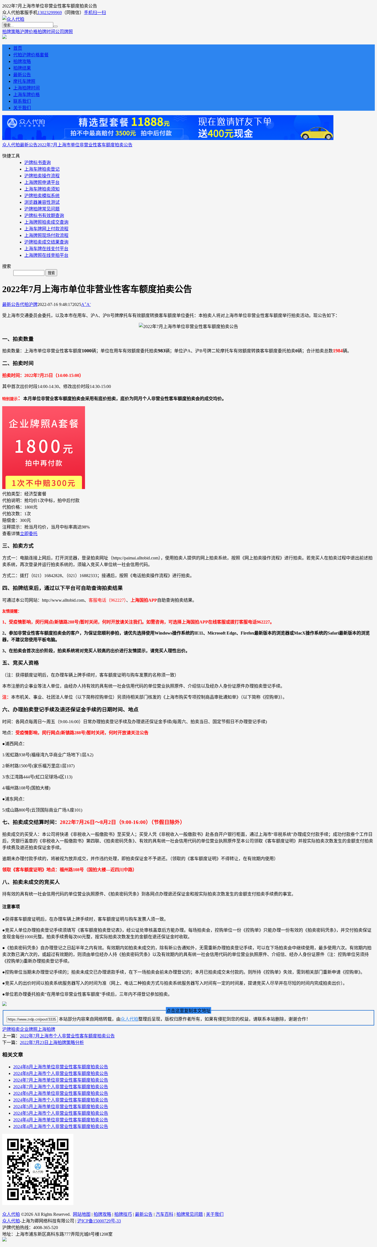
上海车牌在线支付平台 (46, 248)
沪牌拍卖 (11, 1029)
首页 (17, 48)
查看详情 (11, 533)
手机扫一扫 (95, 12)
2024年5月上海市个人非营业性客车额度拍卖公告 (60, 1113)
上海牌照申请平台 (42, 182)
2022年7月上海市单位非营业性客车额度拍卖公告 (85, 144)
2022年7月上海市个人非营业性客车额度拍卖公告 (67, 1036)
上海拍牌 (46, 1029)
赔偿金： (11, 520)
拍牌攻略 (22, 61)
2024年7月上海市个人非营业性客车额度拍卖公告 (60, 1086)
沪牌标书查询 (37, 162)
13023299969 (50, 12)
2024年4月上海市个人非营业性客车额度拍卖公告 (60, 1126)
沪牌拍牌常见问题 (42, 209)
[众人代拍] (13, 19)
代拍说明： (13, 500)
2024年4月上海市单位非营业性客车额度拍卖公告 (60, 1119)
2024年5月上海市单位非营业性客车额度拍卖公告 (60, 1106)
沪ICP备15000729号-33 (99, 1221)
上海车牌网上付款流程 (46, 228)
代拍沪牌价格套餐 (31, 54)
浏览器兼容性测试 (42, 202)
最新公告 (22, 74)
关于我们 (22, 107)
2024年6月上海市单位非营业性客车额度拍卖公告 (60, 1093)
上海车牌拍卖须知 (42, 189)
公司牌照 (64, 31)
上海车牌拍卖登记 (42, 169)
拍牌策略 (11, 31)
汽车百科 (164, 1214)
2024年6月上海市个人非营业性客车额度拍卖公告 (60, 1100)
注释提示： (13, 527)
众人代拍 (11, 144)
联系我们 (22, 101)
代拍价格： (13, 507)
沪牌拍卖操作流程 (42, 175)
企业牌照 (29, 1029)
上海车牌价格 (26, 94)
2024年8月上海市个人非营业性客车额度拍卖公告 (60, 1073)
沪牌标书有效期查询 (44, 215)
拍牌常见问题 (189, 1214)
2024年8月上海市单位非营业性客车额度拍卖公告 (60, 1066)
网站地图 (82, 1214)
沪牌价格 (29, 31)
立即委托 (29, 533)
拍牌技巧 (123, 1214)
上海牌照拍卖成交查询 (46, 222)
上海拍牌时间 (26, 88)
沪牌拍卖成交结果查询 (46, 242)
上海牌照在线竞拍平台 (46, 255)
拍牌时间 (46, 31)
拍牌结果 (22, 68)
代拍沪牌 (29, 304)
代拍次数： (13, 513)
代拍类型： (13, 494)
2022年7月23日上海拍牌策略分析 (52, 1042)
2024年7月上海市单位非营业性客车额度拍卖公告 (60, 1080)
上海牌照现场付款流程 (46, 235)
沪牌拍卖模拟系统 (42, 195)
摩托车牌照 (24, 81)
